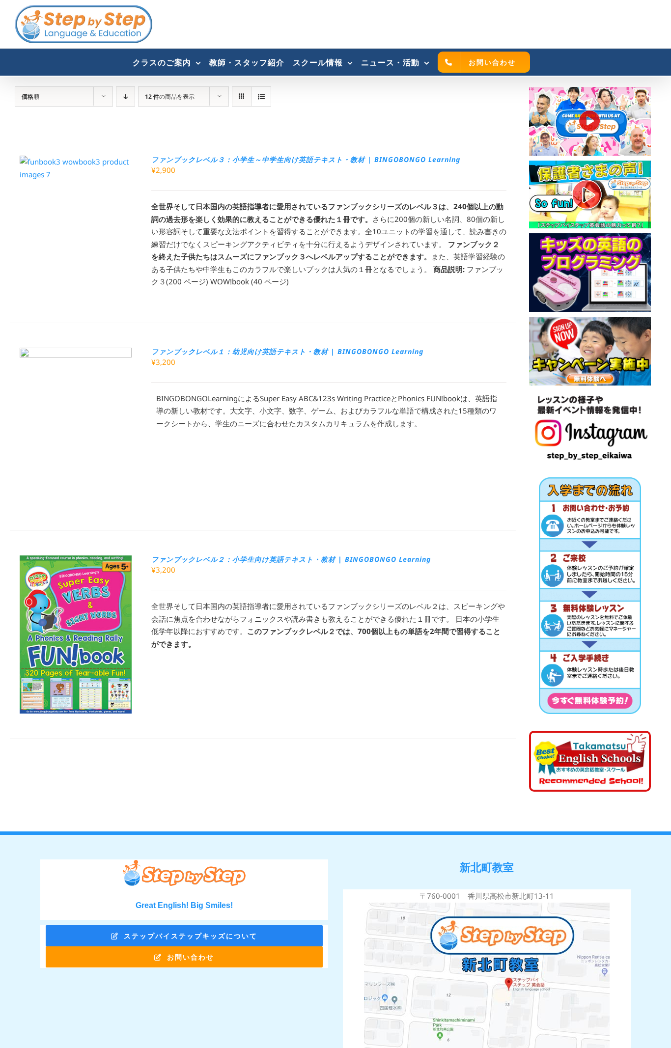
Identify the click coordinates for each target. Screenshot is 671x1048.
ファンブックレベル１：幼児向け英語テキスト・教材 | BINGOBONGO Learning (287, 351)
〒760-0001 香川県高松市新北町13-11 (486, 896)
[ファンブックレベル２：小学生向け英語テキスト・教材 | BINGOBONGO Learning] (76, 561)
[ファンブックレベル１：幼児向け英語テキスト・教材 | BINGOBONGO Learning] (76, 354)
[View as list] (261, 96)
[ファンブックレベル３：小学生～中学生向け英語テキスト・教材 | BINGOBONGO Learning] (76, 161)
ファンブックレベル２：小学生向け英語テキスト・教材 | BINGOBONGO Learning (291, 559)
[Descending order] (125, 96)
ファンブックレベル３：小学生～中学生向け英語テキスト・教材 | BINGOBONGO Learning (305, 159)
